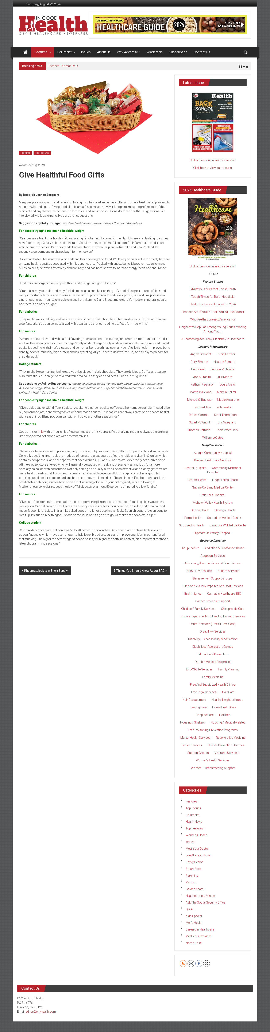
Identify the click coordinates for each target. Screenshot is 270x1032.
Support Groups (198, 752)
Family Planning (228, 669)
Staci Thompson (225, 415)
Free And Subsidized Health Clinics (212, 684)
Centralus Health (195, 468)
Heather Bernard (224, 361)
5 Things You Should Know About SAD (139, 570)
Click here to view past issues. (212, 168)
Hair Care (228, 692)
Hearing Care (198, 707)
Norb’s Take (193, 943)
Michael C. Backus (199, 399)
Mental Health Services (195, 737)
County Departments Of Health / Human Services (213, 616)
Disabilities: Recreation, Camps (212, 646)
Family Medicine (212, 677)
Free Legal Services (203, 692)
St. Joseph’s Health (191, 525)
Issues (86, 52)
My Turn (191, 882)
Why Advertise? (128, 52)
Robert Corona (198, 415)
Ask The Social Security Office (205, 902)
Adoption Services (213, 555)
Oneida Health (200, 510)
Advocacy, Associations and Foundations (213, 563)
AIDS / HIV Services (199, 571)
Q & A (189, 909)
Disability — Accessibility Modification (213, 639)
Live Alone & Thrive (198, 855)
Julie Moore (224, 377)
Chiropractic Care (232, 608)
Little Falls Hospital (212, 495)
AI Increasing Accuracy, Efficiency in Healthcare (213, 339)
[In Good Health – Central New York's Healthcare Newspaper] (25, 52)
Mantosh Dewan (200, 392)
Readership (154, 52)
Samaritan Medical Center (224, 517)
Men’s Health (194, 922)
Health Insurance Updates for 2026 (213, 304)
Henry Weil (198, 369)
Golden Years (195, 889)
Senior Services (191, 745)
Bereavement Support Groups (212, 578)
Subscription (178, 52)
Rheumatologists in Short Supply (46, 570)
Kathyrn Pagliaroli (202, 384)
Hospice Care (204, 715)
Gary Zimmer (199, 361)
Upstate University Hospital (213, 533)
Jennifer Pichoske (222, 369)
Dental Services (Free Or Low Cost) (213, 624)
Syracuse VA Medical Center (228, 525)
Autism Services (228, 571)
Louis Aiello (227, 384)
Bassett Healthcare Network (212, 460)
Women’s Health (196, 835)
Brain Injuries (192, 593)
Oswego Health (225, 510)
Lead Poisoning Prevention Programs (213, 730)
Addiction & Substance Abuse (224, 548)
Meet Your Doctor (197, 848)
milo (41, 431)
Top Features (42, 152)
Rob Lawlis (223, 407)
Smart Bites (193, 868)
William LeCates (212, 437)
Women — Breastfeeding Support (213, 768)
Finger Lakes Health (225, 480)
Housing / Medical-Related (228, 722)
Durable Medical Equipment (213, 662)
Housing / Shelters (192, 722)
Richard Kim (202, 407)
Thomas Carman (198, 430)
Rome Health (192, 517)
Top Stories (193, 808)
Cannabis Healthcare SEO (224, 593)
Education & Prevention (212, 654)
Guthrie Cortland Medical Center (213, 487)
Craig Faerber (226, 354)
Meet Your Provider (198, 936)
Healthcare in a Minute (200, 895)
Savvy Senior (194, 862)
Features (40, 52)
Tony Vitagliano (226, 422)
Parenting (192, 875)
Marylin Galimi (226, 392)
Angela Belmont (200, 354)
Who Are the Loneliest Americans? (212, 319)
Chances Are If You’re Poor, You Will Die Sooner (212, 312)
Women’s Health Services (213, 760)
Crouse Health (197, 480)
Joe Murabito (202, 377)
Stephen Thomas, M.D (63, 66)
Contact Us (202, 52)
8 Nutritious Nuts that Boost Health (213, 289)
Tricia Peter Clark (227, 430)
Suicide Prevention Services (226, 745)
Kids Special (194, 916)
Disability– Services (213, 631)
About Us (104, 52)
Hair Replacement (194, 699)
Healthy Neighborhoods (227, 699)
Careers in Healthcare (200, 929)
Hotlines (224, 715)
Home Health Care (224, 707)
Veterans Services (226, 752)
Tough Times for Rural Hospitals (213, 296)
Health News (194, 821)
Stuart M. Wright (199, 422)
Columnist (64, 52)
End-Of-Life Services (199, 669)
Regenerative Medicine (230, 737)
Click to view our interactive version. (212, 160)
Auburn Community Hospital (213, 452)
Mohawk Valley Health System (213, 502)
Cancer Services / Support (212, 601)
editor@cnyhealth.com (41, 1011)
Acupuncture (190, 548)
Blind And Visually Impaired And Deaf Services (213, 586)
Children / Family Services (198, 608)
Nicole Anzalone (228, 399)
